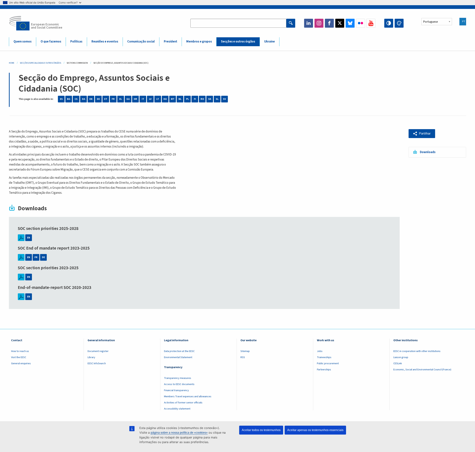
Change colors (399, 23)
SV (224, 99)
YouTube (370, 23)
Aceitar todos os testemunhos (261, 430)
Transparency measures (177, 378)
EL (120, 99)
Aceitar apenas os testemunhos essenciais (315, 430)
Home (11, 63)
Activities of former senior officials (183, 402)
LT (157, 99)
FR (113, 99)
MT (172, 99)
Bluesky (350, 23)
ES (61, 99)
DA (83, 99)
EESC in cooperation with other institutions (416, 351)
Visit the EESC (18, 357)
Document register (98, 351)
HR (135, 99)
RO (202, 99)
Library (91, 357)
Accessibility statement (177, 409)
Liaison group (400, 357)
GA (128, 99)
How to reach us (20, 351)
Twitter (339, 23)
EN (90, 99)
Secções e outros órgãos (238, 41)
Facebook (329, 23)
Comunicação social (141, 41)
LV (150, 99)
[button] (422, 133)
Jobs (319, 351)
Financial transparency (176, 390)
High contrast (388, 23)
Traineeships (324, 357)
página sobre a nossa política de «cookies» (179, 432)
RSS (242, 357)
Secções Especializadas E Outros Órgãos (40, 63)
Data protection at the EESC (179, 351)
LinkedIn (308, 23)
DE (98, 99)
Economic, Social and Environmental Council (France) (422, 369)
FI (195, 99)
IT (143, 99)
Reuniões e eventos (104, 41)
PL (187, 99)
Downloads (427, 152)
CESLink (397, 363)
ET (105, 99)
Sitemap (245, 351)
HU (165, 99)
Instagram (319, 23)
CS (76, 99)
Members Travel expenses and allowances (187, 396)
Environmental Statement (178, 357)
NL (179, 99)
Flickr (360, 23)
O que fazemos (51, 41)
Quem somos (23, 41)
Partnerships (324, 369)
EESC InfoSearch (97, 363)
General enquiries (21, 363)
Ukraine (269, 41)
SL (217, 99)
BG (68, 99)
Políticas (76, 41)
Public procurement (328, 363)
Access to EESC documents (179, 384)
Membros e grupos (199, 41)
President (170, 41)
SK (209, 99)
